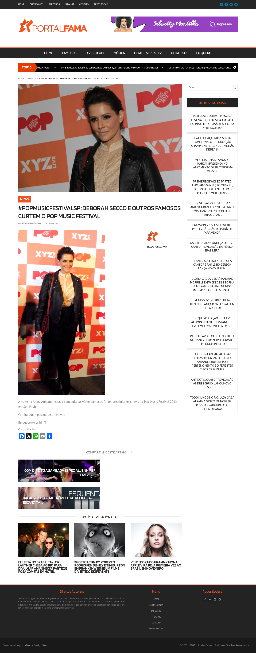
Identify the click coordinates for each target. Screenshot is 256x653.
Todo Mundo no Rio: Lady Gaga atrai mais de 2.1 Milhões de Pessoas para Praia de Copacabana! (212, 403)
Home (21, 4)
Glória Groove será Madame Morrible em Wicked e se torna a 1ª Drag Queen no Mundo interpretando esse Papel (212, 284)
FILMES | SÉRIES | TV (148, 53)
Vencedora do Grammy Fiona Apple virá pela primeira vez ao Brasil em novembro (156, 565)
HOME (48, 53)
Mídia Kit (69, 4)
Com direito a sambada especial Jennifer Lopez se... (60, 473)
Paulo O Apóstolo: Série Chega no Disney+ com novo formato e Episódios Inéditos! (212, 340)
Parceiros (54, 4)
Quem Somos (36, 4)
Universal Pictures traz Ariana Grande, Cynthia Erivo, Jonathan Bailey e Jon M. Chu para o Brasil (212, 209)
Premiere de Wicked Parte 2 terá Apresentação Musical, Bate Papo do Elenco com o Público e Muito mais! (212, 187)
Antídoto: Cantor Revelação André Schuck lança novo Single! (212, 383)
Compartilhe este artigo (106, 452)
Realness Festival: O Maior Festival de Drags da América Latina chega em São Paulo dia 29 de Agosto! (212, 122)
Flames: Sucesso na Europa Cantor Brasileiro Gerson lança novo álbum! (212, 264)
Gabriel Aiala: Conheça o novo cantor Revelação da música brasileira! (212, 246)
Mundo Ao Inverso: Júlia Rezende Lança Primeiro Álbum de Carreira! (212, 304)
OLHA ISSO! (179, 53)
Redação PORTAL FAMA (31, 223)
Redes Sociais (101, 4)
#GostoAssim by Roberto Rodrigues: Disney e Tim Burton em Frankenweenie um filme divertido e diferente (99, 567)
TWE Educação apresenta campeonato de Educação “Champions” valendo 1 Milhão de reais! (91, 67)
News (30, 79)
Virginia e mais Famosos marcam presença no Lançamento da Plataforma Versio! (193, 67)
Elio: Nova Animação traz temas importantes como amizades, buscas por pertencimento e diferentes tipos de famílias (212, 361)
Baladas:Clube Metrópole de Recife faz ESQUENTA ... (58, 500)
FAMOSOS (69, 53)
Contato (84, 4)
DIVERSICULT (95, 53)
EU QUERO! (204, 53)
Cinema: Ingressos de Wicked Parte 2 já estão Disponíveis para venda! (212, 228)
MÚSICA (119, 53)
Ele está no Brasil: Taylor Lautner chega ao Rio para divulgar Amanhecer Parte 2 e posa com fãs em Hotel (42, 567)
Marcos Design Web (36, 645)
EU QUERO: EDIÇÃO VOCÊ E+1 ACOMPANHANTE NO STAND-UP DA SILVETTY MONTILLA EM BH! (212, 322)
